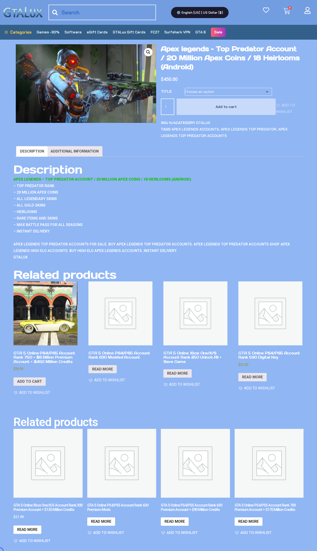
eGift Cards (97, 32)
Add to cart (226, 106)
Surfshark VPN (177, 32)
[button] (148, 52)
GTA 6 (200, 32)
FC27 (155, 32)
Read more (102, 369)
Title (166, 91)
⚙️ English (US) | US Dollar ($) (200, 12)
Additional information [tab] (75, 151)
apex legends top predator (248, 129)
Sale (218, 32)
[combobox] (102, 12)
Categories (21, 32)
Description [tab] (32, 151)
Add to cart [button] (29, 381)
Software (73, 32)
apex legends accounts (195, 129)
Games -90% (48, 32)
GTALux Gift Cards (129, 32)
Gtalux (203, 122)
